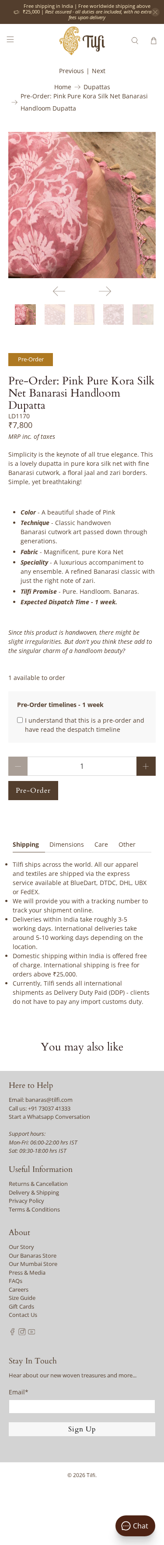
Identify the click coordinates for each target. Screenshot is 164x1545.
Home (62, 87)
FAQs (15, 1281)
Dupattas (97, 87)
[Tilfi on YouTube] (31, 1333)
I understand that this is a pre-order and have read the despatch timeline (84, 725)
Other (127, 844)
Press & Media (27, 1272)
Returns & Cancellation (38, 1184)
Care (101, 844)
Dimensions (66, 844)
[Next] (105, 291)
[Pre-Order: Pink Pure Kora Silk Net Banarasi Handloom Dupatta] (81, 205)
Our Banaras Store (32, 1255)
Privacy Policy (26, 1201)
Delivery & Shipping (34, 1192)
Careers (18, 1289)
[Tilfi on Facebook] (12, 1333)
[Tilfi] (82, 40)
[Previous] (59, 291)
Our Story (21, 1247)
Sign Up (82, 1429)
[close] (155, 12)
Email (18, 1392)
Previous (71, 71)
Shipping (26, 844)
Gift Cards (21, 1306)
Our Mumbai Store (33, 1264)
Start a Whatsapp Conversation (49, 1117)
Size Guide (22, 1298)
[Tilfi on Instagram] (22, 1333)
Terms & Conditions (34, 1209)
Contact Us (23, 1315)
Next (98, 71)
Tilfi (91, 1475)
